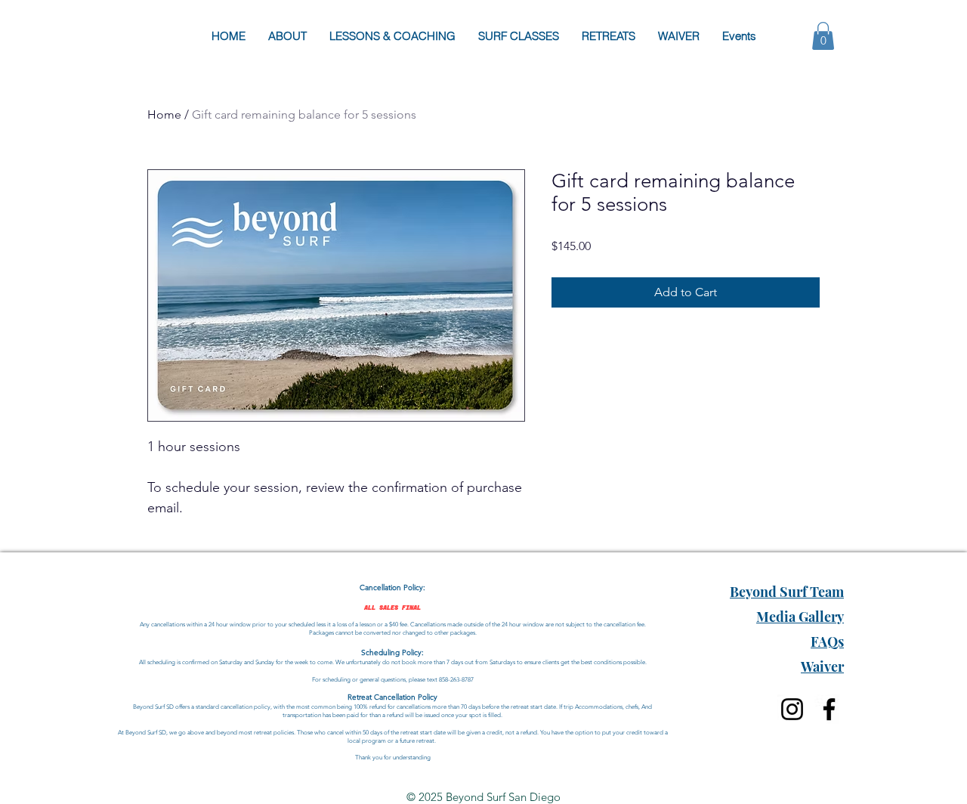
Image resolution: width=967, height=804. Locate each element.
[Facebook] (829, 709)
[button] (823, 36)
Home (164, 114)
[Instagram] (792, 709)
